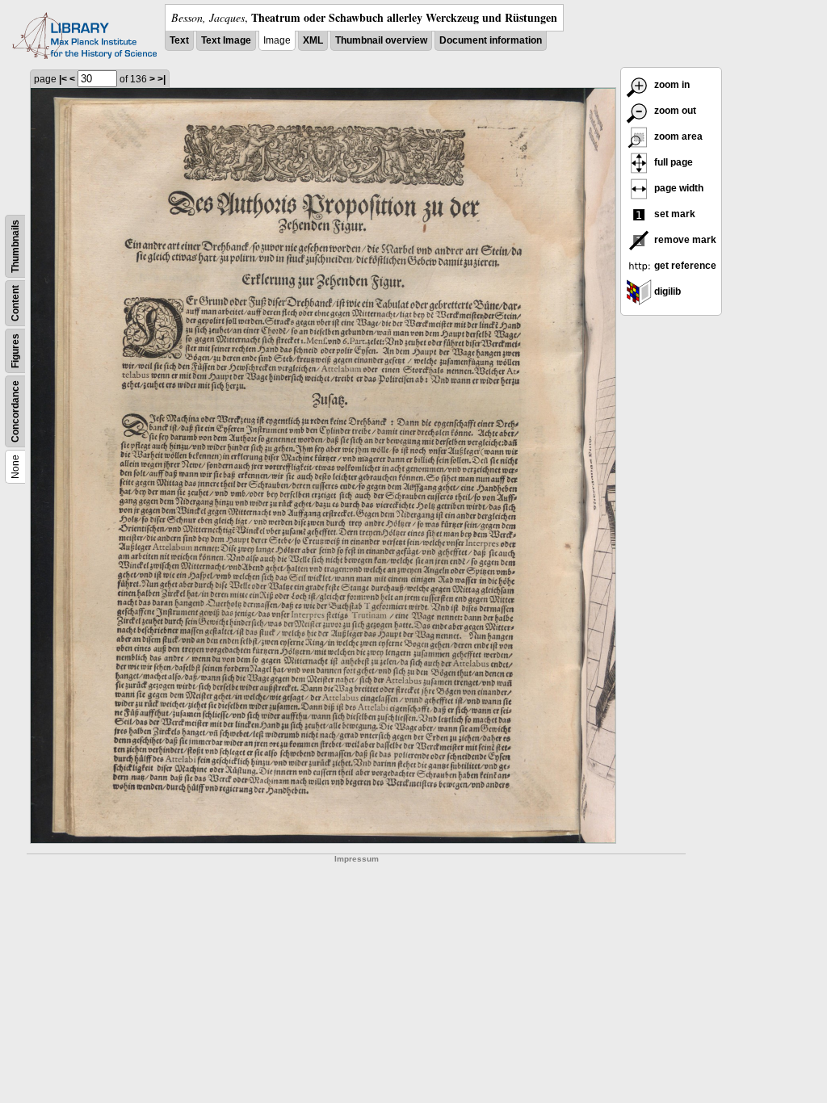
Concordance (15, 411)
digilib (666, 291)
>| (161, 79)
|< (63, 79)
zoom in (671, 84)
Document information (490, 40)
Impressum (356, 858)
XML (313, 40)
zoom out (674, 110)
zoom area (677, 136)
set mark (673, 214)
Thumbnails (15, 246)
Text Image (226, 40)
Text (179, 40)
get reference (684, 265)
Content (15, 303)
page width (677, 188)
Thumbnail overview (381, 40)
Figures (15, 350)
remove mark (684, 239)
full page (672, 162)
